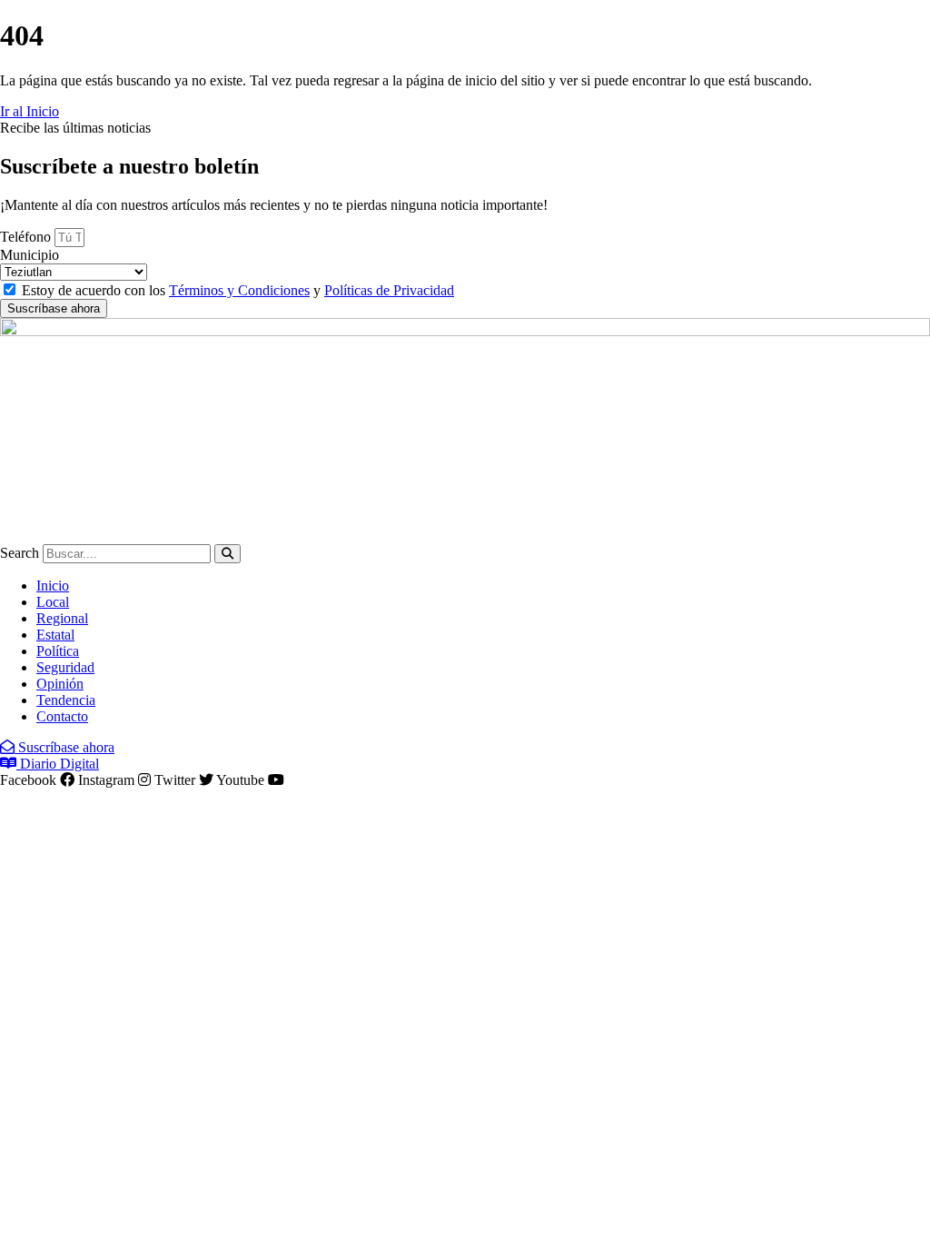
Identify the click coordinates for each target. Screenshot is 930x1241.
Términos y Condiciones (239, 290)
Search (19, 553)
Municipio (29, 255)
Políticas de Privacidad (389, 290)
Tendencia (65, 700)
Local (52, 602)
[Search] (227, 553)
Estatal (55, 634)
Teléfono (27, 236)
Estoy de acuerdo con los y (238, 290)
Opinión (60, 683)
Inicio (52, 585)
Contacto (62, 716)
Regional (62, 618)
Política (57, 651)
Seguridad (65, 667)
